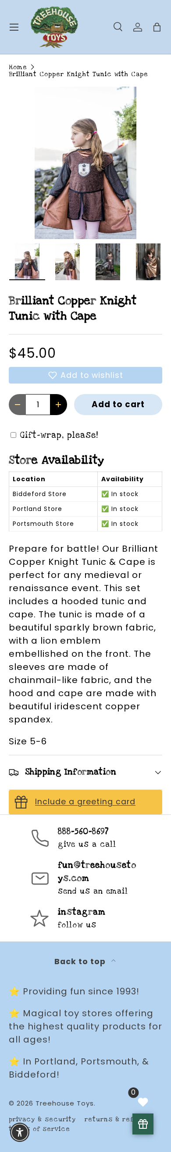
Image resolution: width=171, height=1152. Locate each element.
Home (18, 67)
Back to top (81, 961)
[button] (85, 375)
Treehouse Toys (65, 1103)
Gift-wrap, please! (59, 435)
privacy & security (42, 1119)
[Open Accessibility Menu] (20, 1132)
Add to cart (118, 404)
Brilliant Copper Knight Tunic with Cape (78, 74)
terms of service (39, 1129)
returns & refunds (117, 1119)
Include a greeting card (85, 801)
